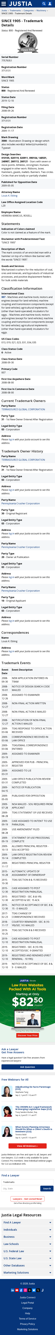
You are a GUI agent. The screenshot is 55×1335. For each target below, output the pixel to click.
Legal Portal (27, 1303)
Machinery (41, 10)
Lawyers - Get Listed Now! (27, 1198)
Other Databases (14, 1265)
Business (9, 1236)
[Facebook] (21, 1290)
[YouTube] (17, 1290)
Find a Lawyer (10, 1175)
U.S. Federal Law (14, 1251)
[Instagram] (25, 1290)
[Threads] (29, 1290)
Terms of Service (27, 1318)
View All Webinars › (27, 1145)
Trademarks (15, 10)
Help (27, 1313)
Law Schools (11, 1244)
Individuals (10, 1229)
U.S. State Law (12, 1258)
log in (11, 439)
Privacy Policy (27, 1324)
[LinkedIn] (12, 1290)
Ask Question (27, 1066)
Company (27, 1308)
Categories (29, 10)
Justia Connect (27, 1297)
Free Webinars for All (14, 1079)
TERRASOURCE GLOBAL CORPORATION (23, 409)
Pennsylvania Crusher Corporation (20, 503)
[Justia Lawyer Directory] (42, 1290)
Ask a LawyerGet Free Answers (12, 1050)
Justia (4, 10)
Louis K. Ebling (9, 195)
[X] (38, 1290)
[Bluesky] (34, 1290)
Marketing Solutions (16, 1272)
